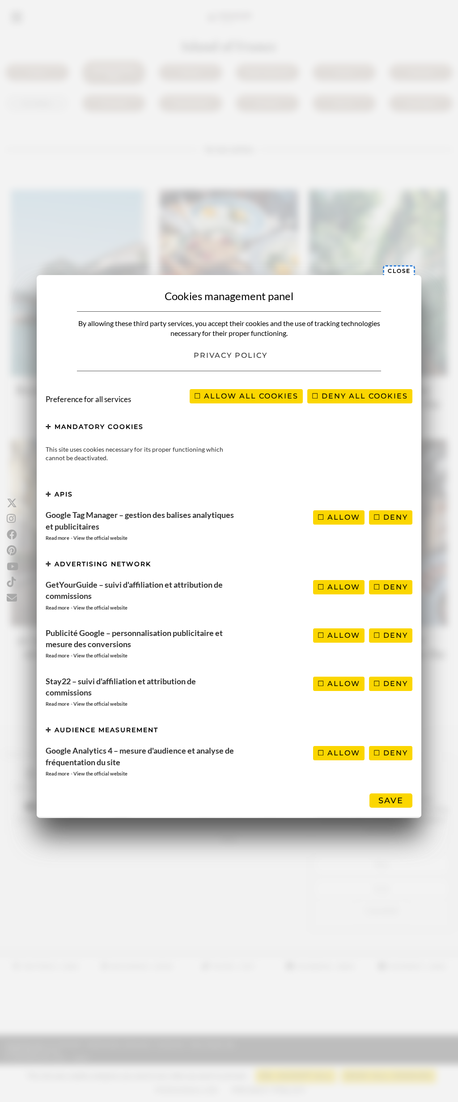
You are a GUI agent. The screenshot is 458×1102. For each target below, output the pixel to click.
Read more (57, 538)
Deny (394, 517)
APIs (62, 494)
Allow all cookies (249, 396)
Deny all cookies (363, 396)
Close (399, 270)
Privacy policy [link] (230, 355)
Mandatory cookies (98, 427)
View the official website (100, 538)
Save (390, 800)
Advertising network (101, 564)
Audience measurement (105, 730)
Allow (342, 517)
